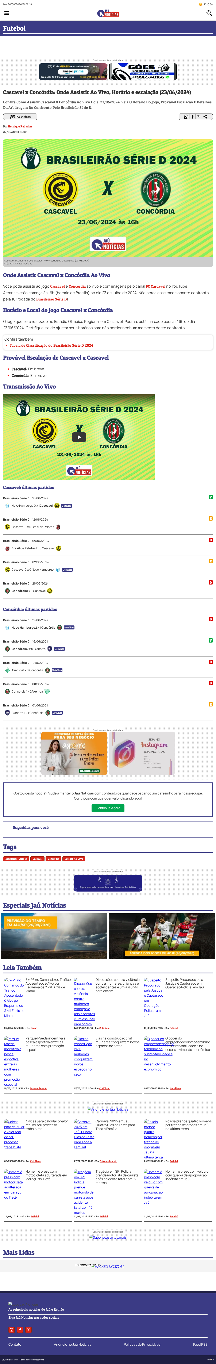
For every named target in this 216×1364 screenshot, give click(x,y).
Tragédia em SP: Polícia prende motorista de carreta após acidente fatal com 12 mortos (117, 1177)
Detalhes (66, 505)
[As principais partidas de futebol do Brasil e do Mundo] (162, 957)
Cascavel (57, 286)
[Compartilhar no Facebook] (192, 116)
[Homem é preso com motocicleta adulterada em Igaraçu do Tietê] (14, 1197)
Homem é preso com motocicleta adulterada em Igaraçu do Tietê (46, 1175)
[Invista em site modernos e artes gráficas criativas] (74, 774)
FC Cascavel (155, 286)
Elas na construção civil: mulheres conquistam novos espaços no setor (117, 1042)
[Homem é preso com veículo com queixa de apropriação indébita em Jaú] (154, 1202)
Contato (14, 1344)
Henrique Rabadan (20, 126)
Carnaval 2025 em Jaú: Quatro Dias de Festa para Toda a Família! (115, 1125)
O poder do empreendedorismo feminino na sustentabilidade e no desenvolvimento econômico (187, 1043)
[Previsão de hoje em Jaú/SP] (54, 957)
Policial (174, 1028)
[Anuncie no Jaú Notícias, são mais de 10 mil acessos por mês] (108, 890)
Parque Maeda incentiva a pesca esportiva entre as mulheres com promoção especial (45, 1043)
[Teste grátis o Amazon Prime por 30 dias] (73, 79)
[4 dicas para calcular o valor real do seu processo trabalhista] (14, 1147)
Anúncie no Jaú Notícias (72, 1344)
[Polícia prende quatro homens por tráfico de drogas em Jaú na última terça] (154, 1157)
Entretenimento (38, 1088)
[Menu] (7, 13)
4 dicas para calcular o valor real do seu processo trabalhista (47, 1125)
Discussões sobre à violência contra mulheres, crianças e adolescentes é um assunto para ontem (118, 985)
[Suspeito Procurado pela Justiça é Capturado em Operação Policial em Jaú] (154, 1015)
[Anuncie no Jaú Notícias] (108, 1109)
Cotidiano (104, 1028)
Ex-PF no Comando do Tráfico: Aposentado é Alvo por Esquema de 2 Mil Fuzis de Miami (49, 985)
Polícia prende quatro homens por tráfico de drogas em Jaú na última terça (188, 1125)
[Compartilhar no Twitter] (199, 116)
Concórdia (77, 286)
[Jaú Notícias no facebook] (20, 1330)
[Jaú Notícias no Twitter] (28, 1330)
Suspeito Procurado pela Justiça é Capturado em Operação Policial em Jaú (184, 983)
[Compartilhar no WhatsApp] (186, 116)
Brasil (34, 1028)
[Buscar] (209, 13)
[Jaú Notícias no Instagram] (11, 1330)
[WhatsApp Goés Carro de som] (143, 79)
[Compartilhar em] (205, 116)
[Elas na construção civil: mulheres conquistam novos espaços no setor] (84, 1074)
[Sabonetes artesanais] (108, 1237)
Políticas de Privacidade (142, 1344)
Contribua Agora (108, 808)
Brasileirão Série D (51, 299)
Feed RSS (200, 1344)
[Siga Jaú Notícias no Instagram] (142, 774)
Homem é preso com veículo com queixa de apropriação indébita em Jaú (186, 1175)
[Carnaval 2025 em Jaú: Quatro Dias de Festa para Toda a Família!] (84, 1147)
